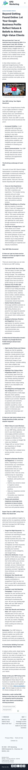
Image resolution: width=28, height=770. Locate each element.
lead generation (7, 709)
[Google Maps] (18, 766)
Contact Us (14, 740)
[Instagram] (15, 766)
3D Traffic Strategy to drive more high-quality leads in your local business (20, 722)
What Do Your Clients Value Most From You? (6, 720)
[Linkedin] (24, 766)
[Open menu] (24, 3)
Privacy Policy (9, 738)
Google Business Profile (9, 10)
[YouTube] (21, 766)
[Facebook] (12, 766)
